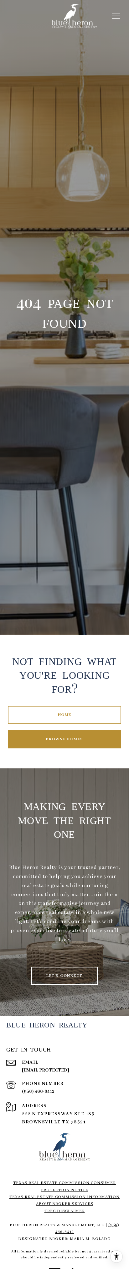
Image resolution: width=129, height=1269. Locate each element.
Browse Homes (64, 739)
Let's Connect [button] (64, 975)
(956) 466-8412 (38, 1091)
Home (64, 714)
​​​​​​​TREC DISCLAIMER (64, 1211)
